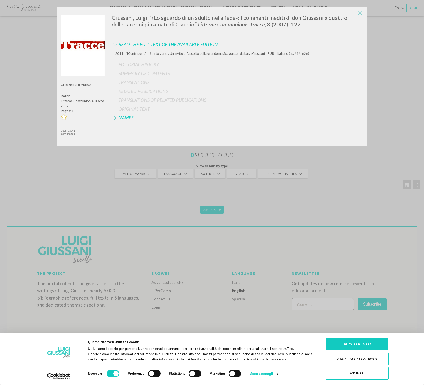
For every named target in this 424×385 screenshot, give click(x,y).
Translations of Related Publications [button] (162, 99)
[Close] (360, 13)
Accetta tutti (357, 344)
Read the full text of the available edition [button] (168, 44)
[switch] (154, 373)
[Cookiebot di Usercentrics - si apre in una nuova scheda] (58, 376)
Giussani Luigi (70, 85)
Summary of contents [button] (144, 73)
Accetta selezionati (357, 359)
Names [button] (126, 117)
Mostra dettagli (261, 374)
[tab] (237, 44)
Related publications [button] (143, 91)
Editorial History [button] (139, 64)
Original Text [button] (134, 108)
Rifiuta (357, 373)
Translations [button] (134, 82)
